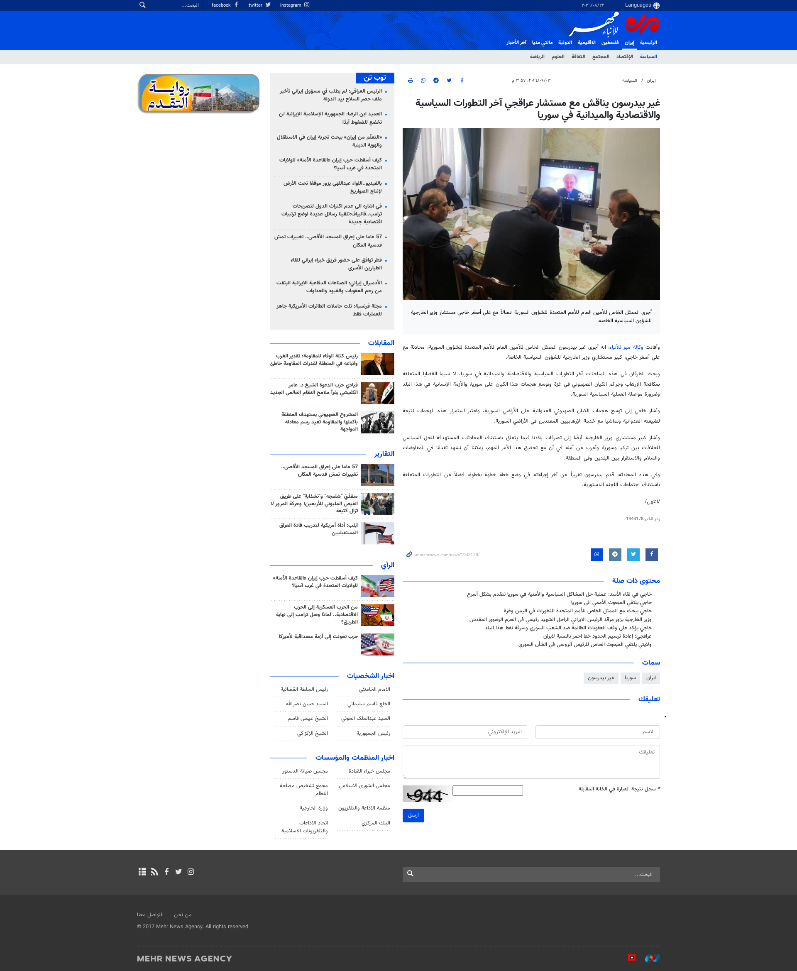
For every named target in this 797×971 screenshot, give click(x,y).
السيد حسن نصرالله (307, 704)
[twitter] (179, 872)
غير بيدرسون (601, 678)
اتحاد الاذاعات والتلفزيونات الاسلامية (304, 827)
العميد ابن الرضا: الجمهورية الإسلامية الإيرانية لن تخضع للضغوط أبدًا (330, 118)
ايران (651, 678)
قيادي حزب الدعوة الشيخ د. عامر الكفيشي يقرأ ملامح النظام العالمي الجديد (314, 389)
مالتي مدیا (542, 43)
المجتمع (600, 57)
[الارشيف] (142, 872)
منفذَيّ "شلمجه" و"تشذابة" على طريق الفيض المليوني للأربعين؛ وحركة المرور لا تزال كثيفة (314, 504)
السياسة (648, 57)
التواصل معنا (150, 915)
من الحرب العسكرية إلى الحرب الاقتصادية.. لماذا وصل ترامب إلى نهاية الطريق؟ (317, 614)
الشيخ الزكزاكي (312, 733)
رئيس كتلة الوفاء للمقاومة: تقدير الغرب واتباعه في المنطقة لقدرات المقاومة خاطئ (314, 360)
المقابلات (381, 343)
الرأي (387, 565)
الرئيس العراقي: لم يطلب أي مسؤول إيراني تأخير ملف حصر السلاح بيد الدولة (331, 95)
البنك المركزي (376, 823)
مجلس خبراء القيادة (369, 771)
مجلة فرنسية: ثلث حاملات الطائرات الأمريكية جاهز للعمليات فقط (329, 310)
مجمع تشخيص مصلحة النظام (304, 790)
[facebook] (166, 872)
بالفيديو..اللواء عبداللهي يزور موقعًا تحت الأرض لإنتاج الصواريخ (333, 187)
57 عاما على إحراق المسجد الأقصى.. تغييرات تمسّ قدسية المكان (328, 241)
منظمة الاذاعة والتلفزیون (364, 808)
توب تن (375, 78)
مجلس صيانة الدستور (305, 771)
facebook (222, 5)
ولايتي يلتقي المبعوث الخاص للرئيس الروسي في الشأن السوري (585, 645)
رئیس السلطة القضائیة (304, 689)
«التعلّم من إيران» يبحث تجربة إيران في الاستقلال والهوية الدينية (329, 141)
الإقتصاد (624, 57)
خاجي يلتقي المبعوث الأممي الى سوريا (611, 603)
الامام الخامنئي (374, 689)
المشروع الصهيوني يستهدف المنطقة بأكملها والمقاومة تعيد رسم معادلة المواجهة (319, 422)
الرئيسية (648, 43)
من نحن (183, 915)
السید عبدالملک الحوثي (365, 718)
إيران (629, 43)
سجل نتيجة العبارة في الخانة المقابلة (619, 789)
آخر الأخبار (516, 43)
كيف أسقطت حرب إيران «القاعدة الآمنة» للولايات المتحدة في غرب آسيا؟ (330, 164)
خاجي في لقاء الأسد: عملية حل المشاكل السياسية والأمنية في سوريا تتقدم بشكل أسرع (559, 594)
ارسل (413, 815)
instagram (291, 5)
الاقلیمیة (587, 43)
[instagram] (191, 872)
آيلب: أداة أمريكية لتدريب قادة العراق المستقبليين (318, 529)
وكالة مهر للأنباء (626, 347)
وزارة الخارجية (314, 808)
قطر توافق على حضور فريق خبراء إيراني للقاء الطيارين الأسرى (336, 264)
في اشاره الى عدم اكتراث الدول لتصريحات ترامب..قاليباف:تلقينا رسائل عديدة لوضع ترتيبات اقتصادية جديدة (331, 214)
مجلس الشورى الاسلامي (364, 786)
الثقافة (578, 57)
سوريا (630, 678)
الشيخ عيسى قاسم (308, 718)
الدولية (565, 43)
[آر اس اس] (154, 872)
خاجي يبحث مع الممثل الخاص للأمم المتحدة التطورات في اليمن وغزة (578, 611)
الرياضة (537, 57)
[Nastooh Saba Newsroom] (648, 958)
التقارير (384, 454)
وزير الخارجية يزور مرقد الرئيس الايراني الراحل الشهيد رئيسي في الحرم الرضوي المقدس (560, 620)
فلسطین (610, 43)
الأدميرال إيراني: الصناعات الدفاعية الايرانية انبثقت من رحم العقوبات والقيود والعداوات (329, 287)
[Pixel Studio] (628, 958)
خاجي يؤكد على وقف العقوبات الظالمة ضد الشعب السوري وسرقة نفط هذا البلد (568, 628)
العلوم (558, 57)
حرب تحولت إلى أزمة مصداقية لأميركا (318, 637)
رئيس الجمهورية (373, 733)
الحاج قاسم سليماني (368, 704)
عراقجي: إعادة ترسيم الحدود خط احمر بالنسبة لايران (597, 636)
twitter (256, 5)
